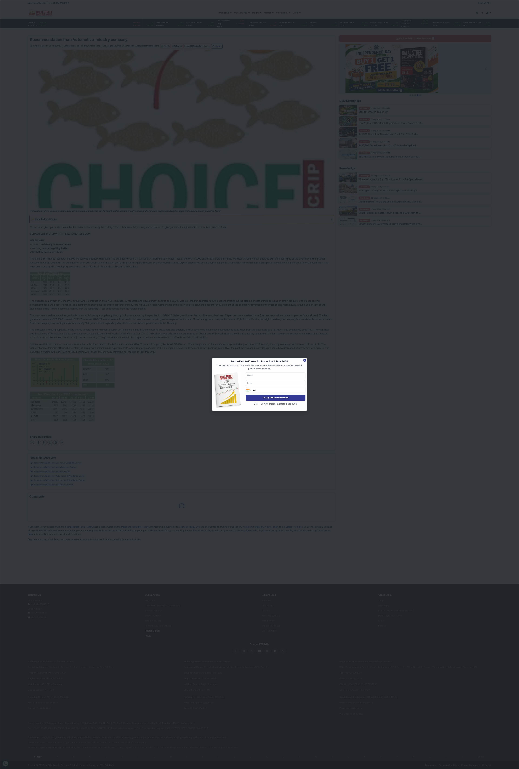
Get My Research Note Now (275, 397)
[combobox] (249, 390)
